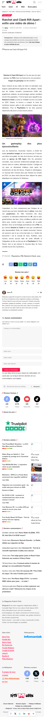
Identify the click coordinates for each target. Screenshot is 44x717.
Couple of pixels (8, 650)
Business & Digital (7, 490)
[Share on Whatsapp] (20, 713)
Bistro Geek (6, 642)
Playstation (16, 256)
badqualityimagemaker (10, 548)
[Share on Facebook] (11, 713)
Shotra (4, 555)
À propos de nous (8, 672)
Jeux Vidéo (7, 15)
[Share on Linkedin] (24, 713)
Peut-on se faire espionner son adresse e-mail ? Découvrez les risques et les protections (21, 589)
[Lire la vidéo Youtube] (22, 193)
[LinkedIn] (41, 292)
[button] (4, 2)
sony (38, 256)
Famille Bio (6, 639)
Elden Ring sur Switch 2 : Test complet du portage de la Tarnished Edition (15, 456)
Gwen (6, 28)
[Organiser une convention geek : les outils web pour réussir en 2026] (36, 488)
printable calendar (8, 533)
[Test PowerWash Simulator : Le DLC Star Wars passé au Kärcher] (36, 447)
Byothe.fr (5, 656)
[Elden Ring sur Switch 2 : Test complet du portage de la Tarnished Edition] (36, 457)
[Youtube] (27, 402)
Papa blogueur (7, 659)
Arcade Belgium (8, 648)
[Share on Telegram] (33, 713)
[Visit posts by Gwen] (4, 293)
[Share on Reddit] (28, 713)
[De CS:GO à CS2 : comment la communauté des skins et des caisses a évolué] (36, 498)
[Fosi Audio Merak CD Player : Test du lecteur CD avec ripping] (36, 520)
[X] (17, 402)
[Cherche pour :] (18, 386)
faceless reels (7, 571)
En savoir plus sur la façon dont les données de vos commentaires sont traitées (21, 375)
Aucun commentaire (31, 28)
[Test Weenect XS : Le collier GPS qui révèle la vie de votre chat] (36, 510)
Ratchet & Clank (30, 256)
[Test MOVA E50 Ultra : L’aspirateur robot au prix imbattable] (36, 467)
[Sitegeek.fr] (14, 2)
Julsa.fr (5, 653)
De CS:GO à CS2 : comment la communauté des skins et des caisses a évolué (13, 497)
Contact (5, 675)
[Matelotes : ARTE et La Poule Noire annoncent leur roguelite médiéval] (36, 478)
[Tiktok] (37, 402)
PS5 (22, 256)
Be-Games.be (7, 645)
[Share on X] (15, 713)
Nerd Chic (6, 637)
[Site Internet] (38, 292)
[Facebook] (7, 402)
